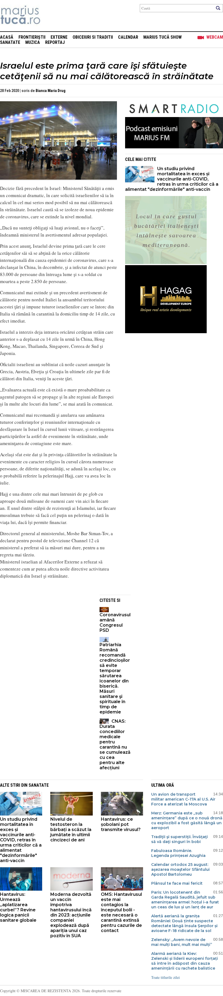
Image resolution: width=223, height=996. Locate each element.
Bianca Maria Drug (51, 90)
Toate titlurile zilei (165, 977)
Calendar (128, 37)
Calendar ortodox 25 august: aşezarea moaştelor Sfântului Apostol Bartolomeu (180, 869)
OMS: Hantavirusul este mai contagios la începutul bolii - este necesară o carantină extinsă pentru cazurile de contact (121, 912)
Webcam (214, 37)
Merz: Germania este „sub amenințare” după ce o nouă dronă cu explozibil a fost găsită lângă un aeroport (186, 820)
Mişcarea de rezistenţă (49, 15)
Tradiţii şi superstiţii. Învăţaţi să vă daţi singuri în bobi (179, 839)
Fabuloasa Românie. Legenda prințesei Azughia (178, 853)
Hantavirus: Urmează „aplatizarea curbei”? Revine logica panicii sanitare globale (18, 907)
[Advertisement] (45, 633)
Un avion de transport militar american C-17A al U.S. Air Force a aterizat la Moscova (183, 799)
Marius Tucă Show (162, 37)
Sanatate (10, 42)
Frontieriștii (31, 37)
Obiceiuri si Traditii (93, 37)
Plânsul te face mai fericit (177, 883)
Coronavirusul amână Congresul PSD (115, 622)
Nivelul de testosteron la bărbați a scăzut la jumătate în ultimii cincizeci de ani (70, 829)
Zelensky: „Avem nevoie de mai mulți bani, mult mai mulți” (181, 942)
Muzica (32, 42)
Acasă (6, 37)
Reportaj (55, 42)
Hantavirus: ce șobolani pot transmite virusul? (121, 824)
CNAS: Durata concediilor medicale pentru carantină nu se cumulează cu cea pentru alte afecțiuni (115, 744)
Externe (59, 37)
